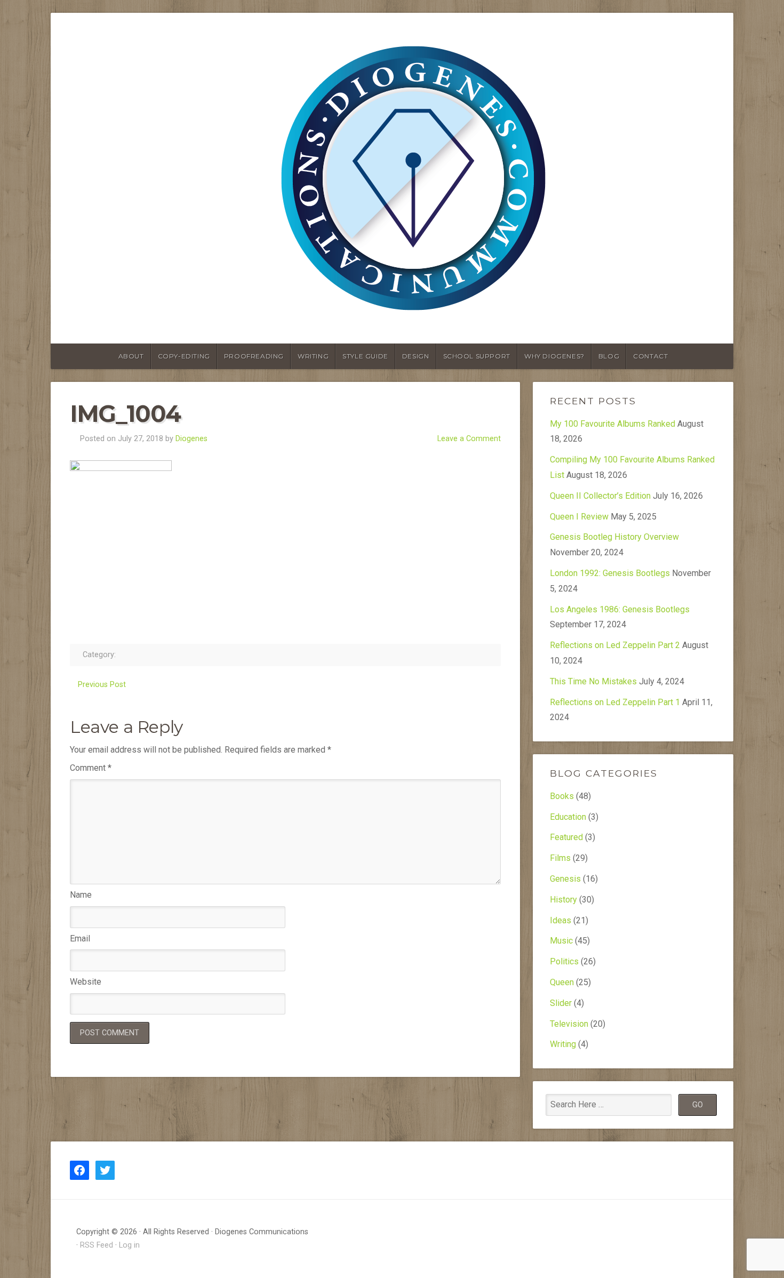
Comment (90, 768)
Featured (566, 837)
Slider (561, 1003)
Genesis (565, 879)
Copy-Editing (184, 356)
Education (568, 817)
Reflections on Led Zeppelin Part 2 (615, 645)
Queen (562, 982)
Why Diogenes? (554, 356)
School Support (476, 356)
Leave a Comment (469, 438)
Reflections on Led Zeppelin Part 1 (615, 702)
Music (561, 941)
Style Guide (365, 356)
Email (80, 938)
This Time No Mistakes (593, 681)
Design (415, 356)
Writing (313, 356)
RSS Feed (96, 1245)
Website (85, 982)
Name (81, 895)
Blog (608, 356)
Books (562, 796)
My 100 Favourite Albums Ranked (612, 424)
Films (560, 858)
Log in (129, 1245)
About (131, 356)
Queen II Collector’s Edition (600, 496)
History (563, 899)
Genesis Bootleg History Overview (614, 537)
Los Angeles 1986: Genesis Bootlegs (620, 609)
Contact (650, 356)
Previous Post (102, 684)
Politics (564, 961)
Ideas (560, 920)
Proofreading (254, 356)
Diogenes (191, 438)
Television (569, 1024)
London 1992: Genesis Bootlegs (610, 573)
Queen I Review (579, 517)
